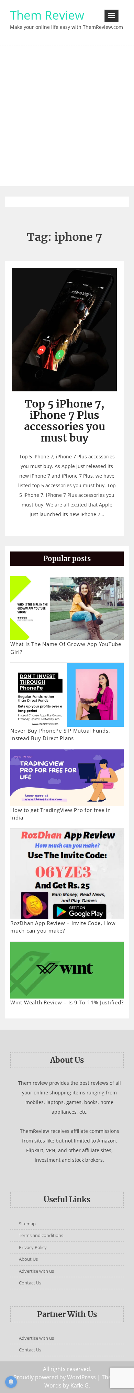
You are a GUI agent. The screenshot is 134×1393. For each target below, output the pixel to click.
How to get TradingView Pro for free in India (60, 813)
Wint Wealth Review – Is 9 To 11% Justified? (66, 1002)
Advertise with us (36, 1271)
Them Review (47, 15)
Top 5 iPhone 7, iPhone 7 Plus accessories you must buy (64, 420)
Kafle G (79, 1385)
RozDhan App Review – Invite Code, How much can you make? (63, 927)
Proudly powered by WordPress (54, 1377)
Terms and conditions (41, 1235)
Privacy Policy (33, 1247)
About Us (28, 1259)
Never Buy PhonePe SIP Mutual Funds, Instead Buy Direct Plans (60, 734)
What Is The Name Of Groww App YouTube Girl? (65, 647)
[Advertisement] (67, 116)
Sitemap (27, 1224)
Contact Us (30, 1283)
